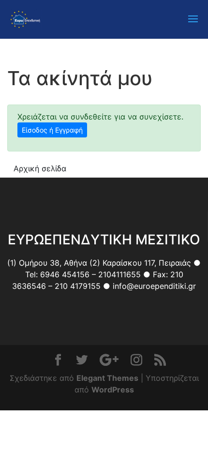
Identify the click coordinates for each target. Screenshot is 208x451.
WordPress (112, 389)
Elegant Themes (107, 378)
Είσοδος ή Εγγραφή (52, 130)
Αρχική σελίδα (40, 168)
